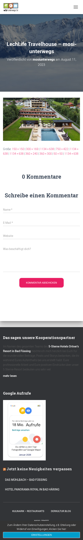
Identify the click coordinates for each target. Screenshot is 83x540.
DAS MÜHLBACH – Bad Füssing (26, 479)
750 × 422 (62, 149)
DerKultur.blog (61, 511)
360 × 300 (45, 153)
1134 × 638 (47, 149)
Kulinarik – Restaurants (28, 511)
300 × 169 (32, 149)
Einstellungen (41, 535)
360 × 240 (31, 153)
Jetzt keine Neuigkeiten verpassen (39, 468)
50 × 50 (58, 153)
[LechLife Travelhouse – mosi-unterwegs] (41, 119)
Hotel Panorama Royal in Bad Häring (32, 489)
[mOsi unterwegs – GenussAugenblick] (12, 7)
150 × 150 (18, 149)
